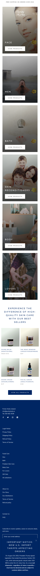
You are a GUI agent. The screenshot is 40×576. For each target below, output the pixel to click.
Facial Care (5, 454)
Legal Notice (6, 429)
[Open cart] (37, 14)
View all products (20, 392)
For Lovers (5, 471)
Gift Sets (5, 474)
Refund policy (6, 503)
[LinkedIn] (17, 417)
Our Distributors (7, 496)
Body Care (5, 467)
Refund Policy (6, 439)
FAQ (3, 517)
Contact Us (6, 514)
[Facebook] (3, 417)
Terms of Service (7, 442)
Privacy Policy (6, 432)
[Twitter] (8, 417)
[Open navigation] (3, 13)
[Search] (34, 13)
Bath (3, 461)
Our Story (5, 492)
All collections (6, 478)
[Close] (36, 540)
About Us (5, 489)
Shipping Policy (7, 435)
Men (3, 457)
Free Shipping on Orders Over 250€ (20, 2)
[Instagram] (12, 417)
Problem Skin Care (8, 464)
